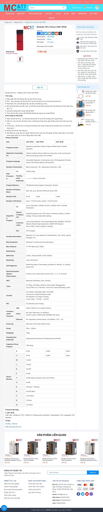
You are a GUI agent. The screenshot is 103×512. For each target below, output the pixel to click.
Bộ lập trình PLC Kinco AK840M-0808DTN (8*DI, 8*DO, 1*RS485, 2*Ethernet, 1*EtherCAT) (88, 459)
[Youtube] (87, 494)
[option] (20, 40)
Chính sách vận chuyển (36, 486)
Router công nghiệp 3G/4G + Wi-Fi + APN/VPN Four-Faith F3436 (91, 120)
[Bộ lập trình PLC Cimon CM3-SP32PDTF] (70, 448)
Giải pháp (48, 13)
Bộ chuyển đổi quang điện (13, 489)
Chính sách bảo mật (35, 483)
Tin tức (58, 13)
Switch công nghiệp (11, 486)
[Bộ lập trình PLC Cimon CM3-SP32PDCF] (51, 448)
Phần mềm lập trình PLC (13, 427)
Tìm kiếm (69, 2)
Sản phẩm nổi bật (35, 13)
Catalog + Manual (11, 423)
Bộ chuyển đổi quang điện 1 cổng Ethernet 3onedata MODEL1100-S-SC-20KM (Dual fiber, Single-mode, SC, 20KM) (91, 111)
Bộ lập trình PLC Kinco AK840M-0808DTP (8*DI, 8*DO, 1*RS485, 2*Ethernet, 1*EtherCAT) (13, 459)
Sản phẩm (21, 13)
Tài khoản (78, 7)
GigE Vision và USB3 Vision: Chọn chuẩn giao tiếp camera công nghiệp (87, 78)
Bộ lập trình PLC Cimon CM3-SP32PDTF (68, 459)
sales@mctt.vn (62, 494)
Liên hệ (51, 18)
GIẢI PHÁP (87, 56)
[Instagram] (91, 494)
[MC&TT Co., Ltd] (15, 7)
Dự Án (66, 13)
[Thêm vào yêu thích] (73, 27)
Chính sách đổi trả (34, 489)
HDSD (73, 13)
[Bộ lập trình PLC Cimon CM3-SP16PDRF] (33, 448)
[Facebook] (78, 494)
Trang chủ (10, 13)
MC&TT (69, 510)
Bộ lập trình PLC (9, 492)
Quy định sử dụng (34, 492)
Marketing (82, 13)
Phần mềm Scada (10, 495)
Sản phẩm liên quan (51, 434)
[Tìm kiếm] (63, 8)
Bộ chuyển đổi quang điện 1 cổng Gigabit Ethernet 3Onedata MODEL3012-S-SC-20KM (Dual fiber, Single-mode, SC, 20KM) (91, 102)
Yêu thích (88, 7)
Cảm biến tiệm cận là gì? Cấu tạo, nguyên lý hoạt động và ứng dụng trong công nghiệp (87, 72)
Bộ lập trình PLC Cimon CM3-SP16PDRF (31, 459)
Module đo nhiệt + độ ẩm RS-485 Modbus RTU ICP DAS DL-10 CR (91, 92)
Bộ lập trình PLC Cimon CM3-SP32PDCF (49, 459)
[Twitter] (82, 494)
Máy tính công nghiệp (11, 483)
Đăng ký (86, 2)
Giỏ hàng (95, 2)
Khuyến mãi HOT (83, 87)
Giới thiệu (93, 13)
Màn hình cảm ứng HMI (12, 498)
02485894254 (66, 500)
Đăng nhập (78, 2)
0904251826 (11, 2)
